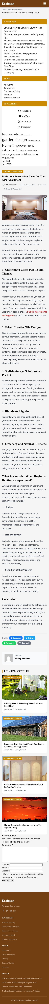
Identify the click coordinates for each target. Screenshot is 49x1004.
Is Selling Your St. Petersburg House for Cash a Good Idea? (23, 704)
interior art (23, 150)
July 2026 (6, 161)
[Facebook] (3, 911)
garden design (14, 139)
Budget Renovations (15, 10)
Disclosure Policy (12, 91)
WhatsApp (10, 643)
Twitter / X (26, 121)
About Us (8, 84)
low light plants (32, 150)
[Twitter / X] (7, 911)
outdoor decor (30, 154)
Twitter (31, 638)
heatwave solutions (34, 140)
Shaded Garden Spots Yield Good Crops (23, 40)
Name (5, 864)
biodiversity (10, 134)
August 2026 (8, 157)
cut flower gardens (26, 135)
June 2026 (6, 164)
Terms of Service (12, 97)
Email (5, 867)
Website (6, 870)
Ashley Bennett (10, 185)
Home (4, 10)
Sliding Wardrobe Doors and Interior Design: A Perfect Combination (23, 785)
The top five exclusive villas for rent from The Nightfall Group (22, 826)
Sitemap (8, 94)
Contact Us (9, 88)
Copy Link (25, 643)
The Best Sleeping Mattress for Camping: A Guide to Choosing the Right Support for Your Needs (24, 46)
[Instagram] (14, 911)
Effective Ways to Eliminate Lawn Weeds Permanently (22, 978)
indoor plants (10, 150)
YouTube (26, 116)
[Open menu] (45, 3)
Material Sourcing (8, 922)
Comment (7, 845)
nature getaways (11, 154)
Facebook (17, 638)
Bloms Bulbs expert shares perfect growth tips (19, 982)
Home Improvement (18, 145)
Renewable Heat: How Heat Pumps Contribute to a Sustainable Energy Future (24, 745)
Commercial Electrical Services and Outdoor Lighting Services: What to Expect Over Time (24, 62)
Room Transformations (10, 926)
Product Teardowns (9, 939)
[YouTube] (11, 911)
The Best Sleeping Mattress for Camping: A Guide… (21, 991)
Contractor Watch (8, 935)
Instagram (26, 127)
